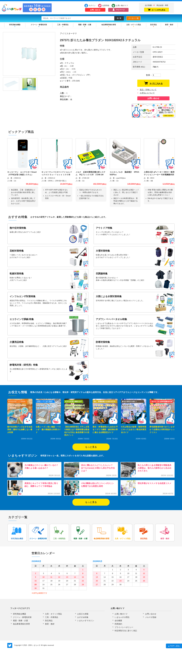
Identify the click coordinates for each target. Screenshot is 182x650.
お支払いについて (147, 93)
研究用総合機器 (14, 25)
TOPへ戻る (174, 646)
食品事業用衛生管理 (108, 25)
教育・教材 (169, 25)
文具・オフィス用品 (133, 25)
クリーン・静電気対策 (39, 25)
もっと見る (91, 447)
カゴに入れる (156, 83)
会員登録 (105, 5)
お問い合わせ (95, 10)
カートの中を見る (158, 10)
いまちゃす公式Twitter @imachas (9, 645)
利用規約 (118, 624)
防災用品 (153, 25)
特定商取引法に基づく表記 (126, 631)
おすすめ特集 (82, 617)
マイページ (120, 10)
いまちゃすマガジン (85, 620)
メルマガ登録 (150, 617)
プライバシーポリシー (124, 627)
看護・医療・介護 (84, 25)
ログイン (92, 5)
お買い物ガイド (122, 5)
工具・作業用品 (62, 25)
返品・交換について (148, 90)
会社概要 (118, 620)
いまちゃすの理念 (122, 617)
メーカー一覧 (133, 18)
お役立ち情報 (82, 614)
